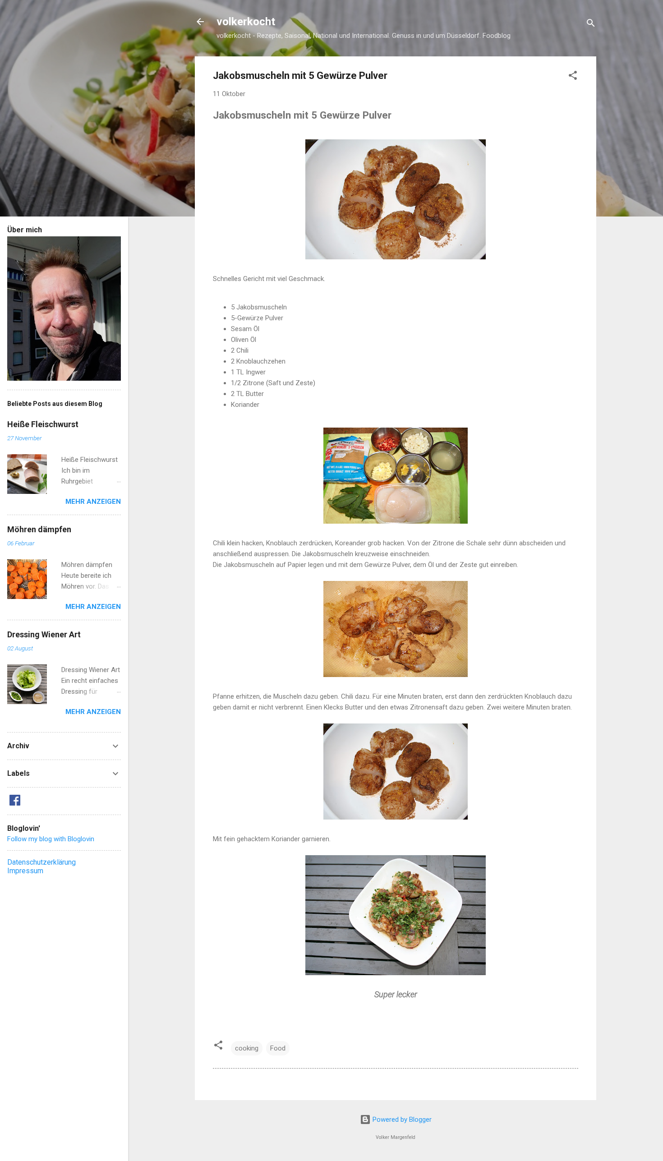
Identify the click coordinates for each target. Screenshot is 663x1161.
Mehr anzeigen (93, 502)
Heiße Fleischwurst (42, 424)
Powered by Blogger (401, 1119)
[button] (572, 77)
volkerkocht (245, 21)
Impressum (25, 870)
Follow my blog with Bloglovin (50, 839)
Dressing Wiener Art (44, 634)
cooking (246, 1048)
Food (277, 1048)
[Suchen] (590, 24)
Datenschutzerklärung (41, 862)
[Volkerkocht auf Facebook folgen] (14, 803)
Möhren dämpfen (39, 529)
